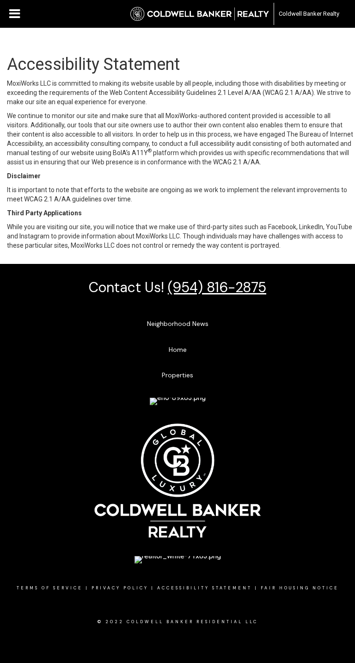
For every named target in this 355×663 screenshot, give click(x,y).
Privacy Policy (120, 588)
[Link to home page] (199, 14)
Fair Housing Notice (300, 588)
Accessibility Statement (204, 588)
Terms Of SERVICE (50, 588)
